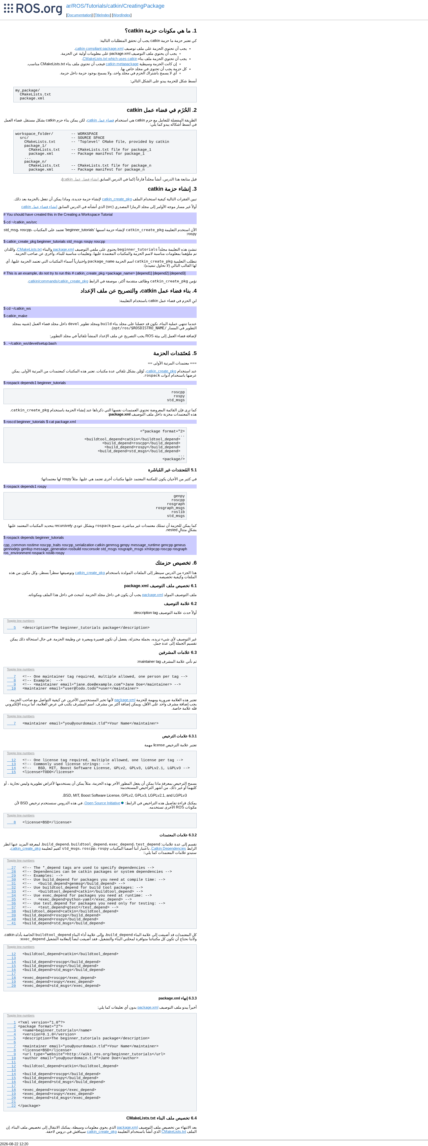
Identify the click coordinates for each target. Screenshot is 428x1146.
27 (11, 868)
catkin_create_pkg (117, 199)
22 (11, 1106)
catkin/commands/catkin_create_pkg (58, 281)
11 (11, 1062)
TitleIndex (102, 15)
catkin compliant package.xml (99, 49)
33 (11, 892)
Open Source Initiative (102, 803)
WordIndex (122, 15)
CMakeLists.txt (29, 249)
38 (11, 911)
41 (11, 923)
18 (11, 978)
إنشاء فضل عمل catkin (81, 179)
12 (11, 760)
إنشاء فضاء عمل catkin (39, 207)
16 (11, 970)
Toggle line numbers (20, 621)
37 (11, 907)
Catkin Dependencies (168, 848)
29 (11, 876)
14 (11, 768)
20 (11, 986)
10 (11, 689)
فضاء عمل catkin (100, 120)
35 (11, 900)
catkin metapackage (122, 64)
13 (11, 764)
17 (11, 974)
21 (11, 1102)
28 (11, 872)
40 (11, 919)
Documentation (79, 15)
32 (11, 888)
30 (11, 880)
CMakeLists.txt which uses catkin (110, 59)
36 (11, 903)
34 (11, 896)
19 (11, 982)
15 (11, 772)
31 (11, 884)
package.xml (63, 249)
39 (11, 915)
